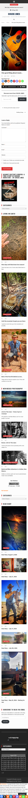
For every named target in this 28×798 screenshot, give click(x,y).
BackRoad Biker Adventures (10, 462)
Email (3, 149)
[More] (3, 84)
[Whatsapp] (22, 81)
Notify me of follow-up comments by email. (13, 160)
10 (3, 763)
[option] (14, 7)
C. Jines (7, 76)
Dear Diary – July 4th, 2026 (9, 648)
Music (13, 76)
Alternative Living (8, 405)
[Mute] (20, 86)
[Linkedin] (11, 81)
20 (13, 765)
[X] (5, 81)
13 (13, 763)
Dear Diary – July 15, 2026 (9, 628)
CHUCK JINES (14, 14)
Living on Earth (7, 257)
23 (23, 765)
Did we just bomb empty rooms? (11, 107)
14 (16, 763)
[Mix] (19, 81)
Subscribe (22, 99)
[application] (14, 86)
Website (3, 155)
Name (3, 144)
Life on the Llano (7, 436)
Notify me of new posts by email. (11, 163)
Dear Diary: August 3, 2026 (9, 554)
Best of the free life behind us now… (12, 376)
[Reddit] (8, 81)
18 (6, 765)
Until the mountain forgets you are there (13, 321)
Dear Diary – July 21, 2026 (9, 576)
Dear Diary (6, 548)
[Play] (3, 86)
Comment (4, 127)
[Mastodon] (17, 81)
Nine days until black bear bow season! (14, 7)
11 (6, 763)
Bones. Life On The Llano (9, 442)
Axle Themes (18, 781)
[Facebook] (3, 81)
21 (16, 765)
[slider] (24, 86)
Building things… (20, 112)
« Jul (2, 772)
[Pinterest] (14, 81)
